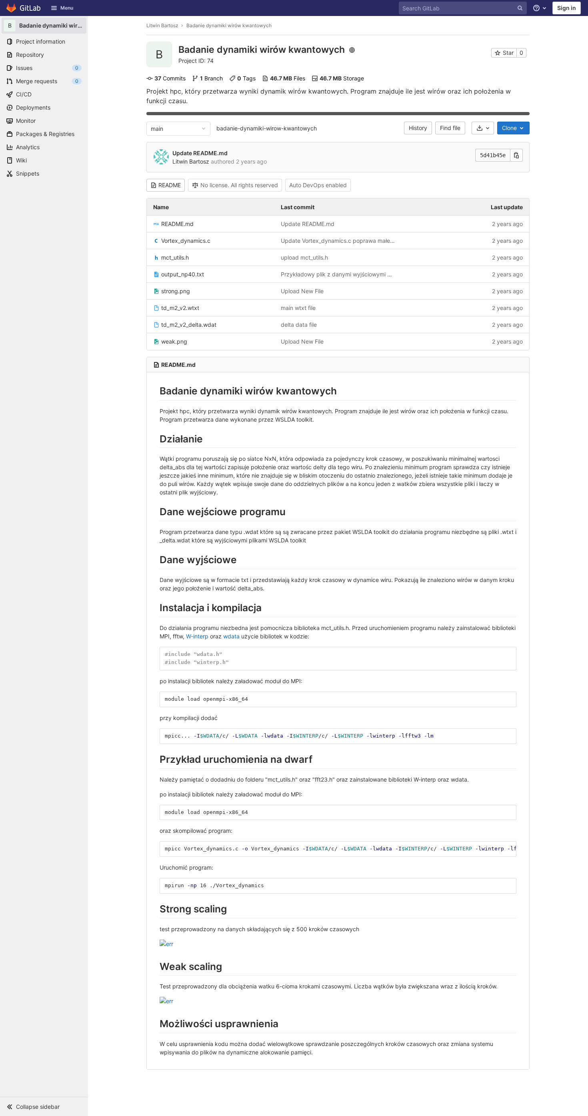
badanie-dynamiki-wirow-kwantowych (266, 128)
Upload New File (302, 291)
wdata (231, 636)
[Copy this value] (516, 155)
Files (287, 78)
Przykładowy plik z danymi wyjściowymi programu (338, 274)
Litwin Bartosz (162, 25)
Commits (170, 78)
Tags (246, 78)
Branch (211, 78)
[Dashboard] (23, 8)
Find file (450, 127)
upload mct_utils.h (304, 257)
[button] (44, 1106)
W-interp (197, 636)
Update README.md (200, 153)
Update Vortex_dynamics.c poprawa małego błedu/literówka (338, 240)
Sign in (566, 7)
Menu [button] (66, 8)
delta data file (299, 324)
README (169, 185)
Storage (342, 78)
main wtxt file (298, 307)
